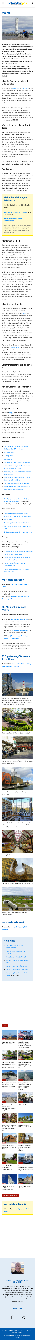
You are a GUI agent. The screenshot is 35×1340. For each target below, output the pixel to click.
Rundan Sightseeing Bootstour (15, 212)
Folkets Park (8, 519)
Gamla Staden (8, 459)
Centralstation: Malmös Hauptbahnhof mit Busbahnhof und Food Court (9, 1127)
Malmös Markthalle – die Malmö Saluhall (17, 462)
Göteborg (26, 88)
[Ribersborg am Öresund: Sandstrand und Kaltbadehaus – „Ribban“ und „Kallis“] (9, 1097)
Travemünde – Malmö (19, 619)
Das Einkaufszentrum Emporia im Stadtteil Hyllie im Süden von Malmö (24, 1148)
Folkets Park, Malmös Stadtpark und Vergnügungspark (8, 1167)
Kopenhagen (15, 347)
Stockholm (15, 88)
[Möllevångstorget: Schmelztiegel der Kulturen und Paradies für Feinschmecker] (25, 1035)
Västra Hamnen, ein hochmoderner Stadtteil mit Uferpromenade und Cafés (25, 1168)
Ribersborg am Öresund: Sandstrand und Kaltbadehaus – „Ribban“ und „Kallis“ (9, 1107)
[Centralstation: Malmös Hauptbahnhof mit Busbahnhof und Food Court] (9, 1118)
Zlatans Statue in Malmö (25, 1105)
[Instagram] (23, 1317)
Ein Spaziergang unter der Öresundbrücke (18, 532)
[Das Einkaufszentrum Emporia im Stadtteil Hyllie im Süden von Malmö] (25, 1138)
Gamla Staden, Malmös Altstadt (16, 957)
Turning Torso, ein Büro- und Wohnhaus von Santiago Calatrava (9, 1187)
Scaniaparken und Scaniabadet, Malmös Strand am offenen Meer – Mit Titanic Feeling (24, 1086)
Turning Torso (8, 456)
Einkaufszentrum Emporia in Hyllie (17, 969)
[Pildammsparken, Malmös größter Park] (25, 1118)
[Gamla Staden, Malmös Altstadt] (25, 1179)
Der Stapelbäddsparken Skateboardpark (17, 483)
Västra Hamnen (9, 452)
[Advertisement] (17, 1002)
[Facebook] (12, 1317)
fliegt (10, 413)
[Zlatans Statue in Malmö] (25, 1097)
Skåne (25, 313)
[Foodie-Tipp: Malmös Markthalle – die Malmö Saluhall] (9, 1138)
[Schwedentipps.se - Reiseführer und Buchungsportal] (17, 3)
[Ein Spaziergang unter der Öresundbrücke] (9, 1035)
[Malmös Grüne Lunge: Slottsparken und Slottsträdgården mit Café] (25, 1055)
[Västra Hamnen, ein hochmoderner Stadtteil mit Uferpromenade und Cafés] (25, 1159)
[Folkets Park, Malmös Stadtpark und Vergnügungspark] (9, 1159)
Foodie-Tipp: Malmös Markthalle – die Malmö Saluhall (9, 1147)
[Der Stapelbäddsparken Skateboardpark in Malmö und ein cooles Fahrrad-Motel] (9, 1075)
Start (3, 9)
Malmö (4, 1039)
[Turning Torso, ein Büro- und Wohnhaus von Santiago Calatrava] (9, 1179)
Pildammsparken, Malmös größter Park (16, 523)
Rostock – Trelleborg (20, 630)
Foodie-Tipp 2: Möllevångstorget (16, 966)
